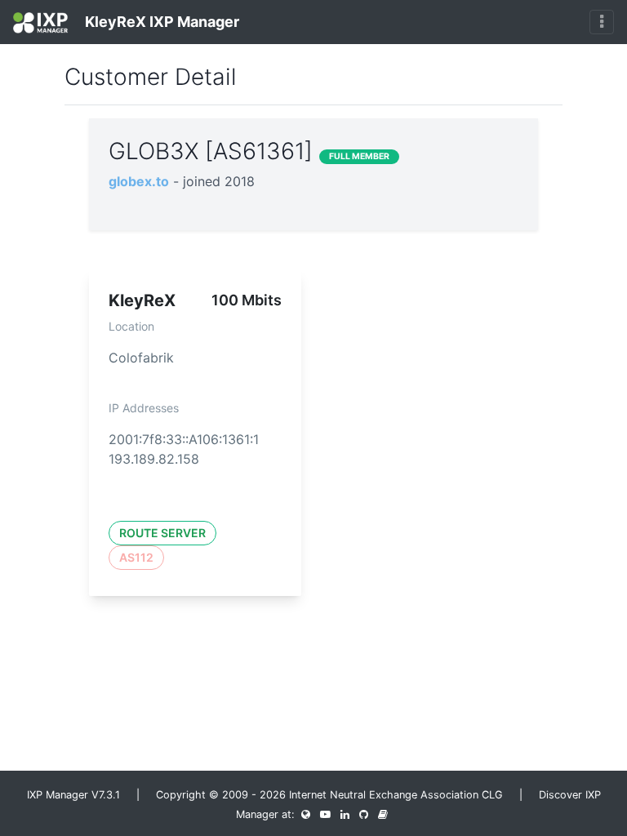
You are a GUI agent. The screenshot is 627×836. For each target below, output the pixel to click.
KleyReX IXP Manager (160, 21)
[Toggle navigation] (601, 22)
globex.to (139, 181)
